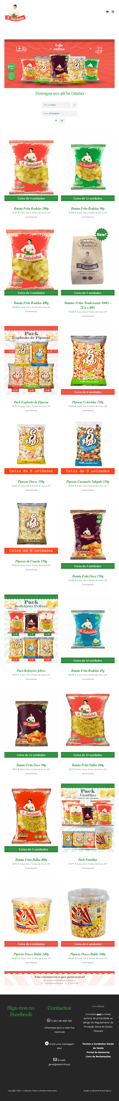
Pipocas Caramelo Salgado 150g (87, 481)
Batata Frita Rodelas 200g (31, 208)
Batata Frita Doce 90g (31, 764)
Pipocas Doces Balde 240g (31, 953)
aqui (59, 1048)
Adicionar (29, 166)
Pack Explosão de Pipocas (31, 401)
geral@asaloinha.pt (59, 1064)
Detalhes (14, 169)
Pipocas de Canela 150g (31, 561)
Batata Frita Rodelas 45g (87, 670)
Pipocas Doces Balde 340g (87, 953)
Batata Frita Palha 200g (88, 764)
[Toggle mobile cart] (107, 11)
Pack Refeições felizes (31, 670)
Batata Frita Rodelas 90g (87, 208)
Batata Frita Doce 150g (87, 576)
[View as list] (62, 120)
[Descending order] (74, 105)
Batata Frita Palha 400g (31, 859)
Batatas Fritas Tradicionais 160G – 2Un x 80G (87, 305)
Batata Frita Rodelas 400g (31, 302)
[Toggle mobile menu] (113, 11)
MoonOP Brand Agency (101, 1091)
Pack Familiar (87, 859)
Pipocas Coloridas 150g (87, 401)
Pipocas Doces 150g (31, 481)
